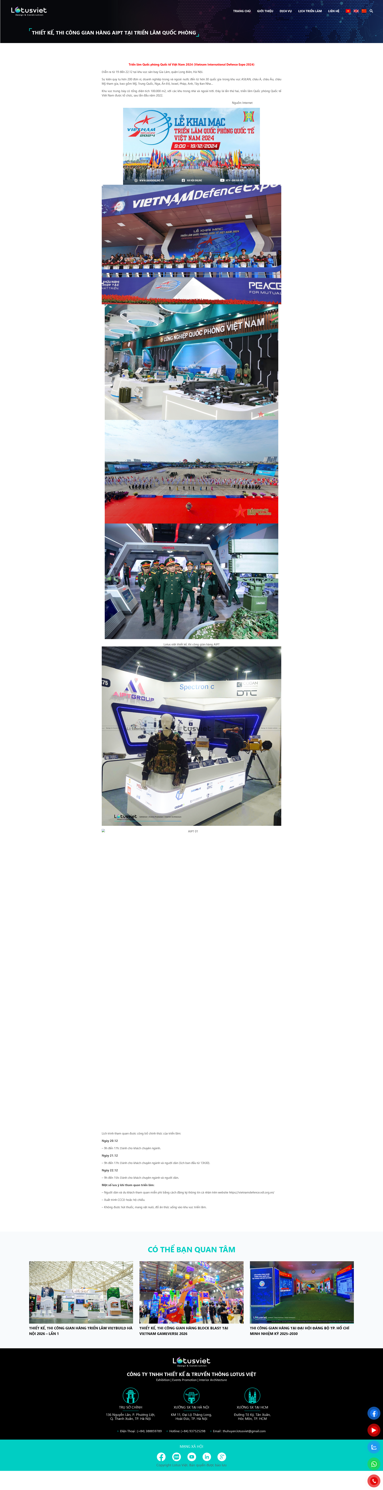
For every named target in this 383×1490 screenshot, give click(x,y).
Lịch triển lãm (310, 11)
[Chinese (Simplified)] (364, 11)
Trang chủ (242, 11)
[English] (356, 11)
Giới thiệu (265, 11)
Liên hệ (333, 11)
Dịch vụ (286, 11)
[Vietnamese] (348, 11)
